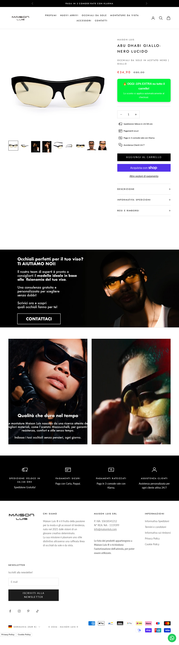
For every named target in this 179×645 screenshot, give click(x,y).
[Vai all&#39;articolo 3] (36, 147)
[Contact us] (172, 638)
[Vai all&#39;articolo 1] (13, 145)
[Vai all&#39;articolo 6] (69, 145)
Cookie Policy (152, 544)
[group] (89, 288)
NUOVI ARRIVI (69, 15)
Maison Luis (126, 39)
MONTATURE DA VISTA (124, 15)
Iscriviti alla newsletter (34, 595)
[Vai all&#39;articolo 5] (58, 145)
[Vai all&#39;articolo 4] (47, 147)
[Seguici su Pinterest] (28, 611)
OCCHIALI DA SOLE (94, 15)
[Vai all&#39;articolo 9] (103, 145)
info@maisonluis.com (105, 529)
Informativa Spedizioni (157, 521)
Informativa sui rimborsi (158, 532)
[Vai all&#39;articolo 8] (91, 145)
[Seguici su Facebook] (10, 611)
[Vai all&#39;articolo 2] (24, 145)
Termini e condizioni (155, 526)
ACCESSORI (84, 20)
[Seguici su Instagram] (19, 611)
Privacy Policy (152, 538)
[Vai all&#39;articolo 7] (80, 145)
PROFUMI (51, 15)
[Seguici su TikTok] (37, 611)
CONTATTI (101, 20)
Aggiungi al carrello (144, 157)
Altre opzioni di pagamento (144, 176)
